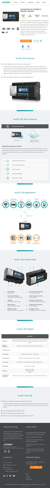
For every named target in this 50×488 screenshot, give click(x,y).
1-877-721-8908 (8, 462)
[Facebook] (6, 475)
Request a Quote (26, 40)
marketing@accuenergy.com (10, 465)
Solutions (22, 2)
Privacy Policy (28, 484)
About (27, 473)
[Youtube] (13, 475)
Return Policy (35, 484)
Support (37, 2)
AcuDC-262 (23, 15)
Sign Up (36, 467)
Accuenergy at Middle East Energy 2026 (34, 437)
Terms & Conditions (20, 484)
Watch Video (37, 40)
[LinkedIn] (4, 475)
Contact (44, 2)
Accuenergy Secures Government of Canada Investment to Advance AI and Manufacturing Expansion (35, 450)
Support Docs (37, 15)
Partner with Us (29, 479)
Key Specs (30, 15)
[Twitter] (9, 475)
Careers (27, 475)
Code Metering (31, 2)
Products (15, 2)
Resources (45, 16)
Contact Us (28, 477)
